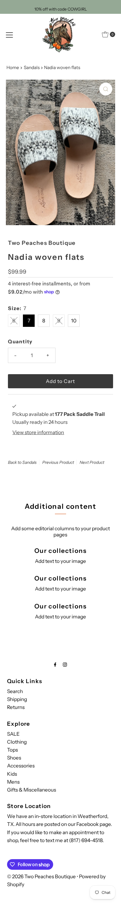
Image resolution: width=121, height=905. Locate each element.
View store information (38, 432)
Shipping (17, 699)
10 (73, 321)
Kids (12, 774)
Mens (13, 782)
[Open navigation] (9, 34)
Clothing (17, 742)
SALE (13, 734)
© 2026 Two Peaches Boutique (41, 876)
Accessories (21, 766)
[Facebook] (55, 664)
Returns (16, 707)
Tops (12, 750)
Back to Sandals (22, 462)
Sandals (32, 67)
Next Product (92, 462)
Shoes (14, 758)
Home (12, 67)
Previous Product (58, 462)
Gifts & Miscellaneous (31, 790)
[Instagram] (65, 664)
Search (15, 691)
